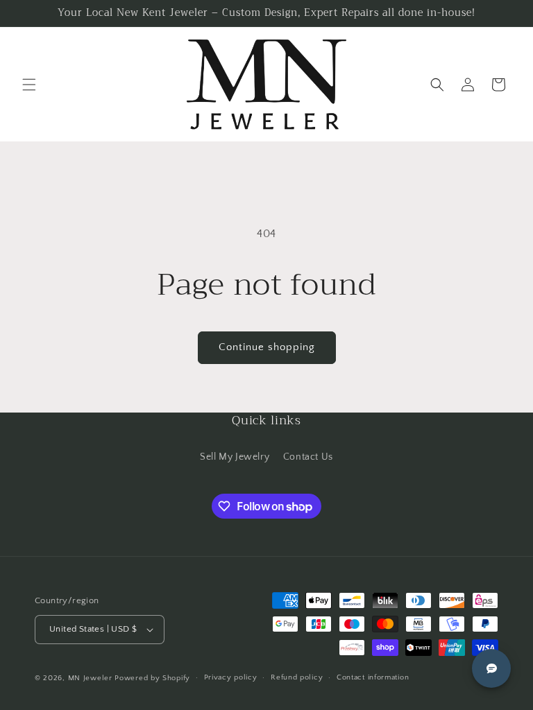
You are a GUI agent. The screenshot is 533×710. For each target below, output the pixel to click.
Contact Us (308, 456)
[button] (29, 84)
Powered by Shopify (152, 678)
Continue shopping (267, 347)
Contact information (373, 677)
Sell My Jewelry (234, 456)
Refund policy (297, 677)
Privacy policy (230, 677)
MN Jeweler (90, 678)
